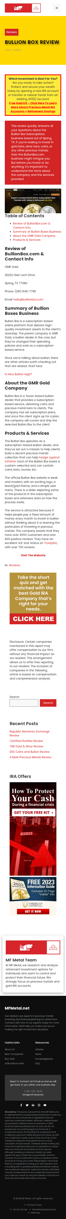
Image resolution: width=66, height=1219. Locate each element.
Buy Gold (10, 1058)
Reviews (11, 32)
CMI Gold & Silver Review (26, 746)
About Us (10, 1049)
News (38, 1054)
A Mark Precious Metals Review (30, 757)
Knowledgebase (44, 1058)
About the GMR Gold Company (34, 236)
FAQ (37, 1063)
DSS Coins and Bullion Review (30, 752)
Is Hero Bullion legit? (18, 374)
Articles (39, 1049)
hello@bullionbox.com (28, 299)
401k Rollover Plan (14, 1063)
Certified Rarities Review (26, 741)
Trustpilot (50, 543)
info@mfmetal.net (33, 1094)
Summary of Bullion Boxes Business (37, 232)
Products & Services (27, 240)
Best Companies (14, 1054)
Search (14, 697)
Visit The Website (33, 555)
